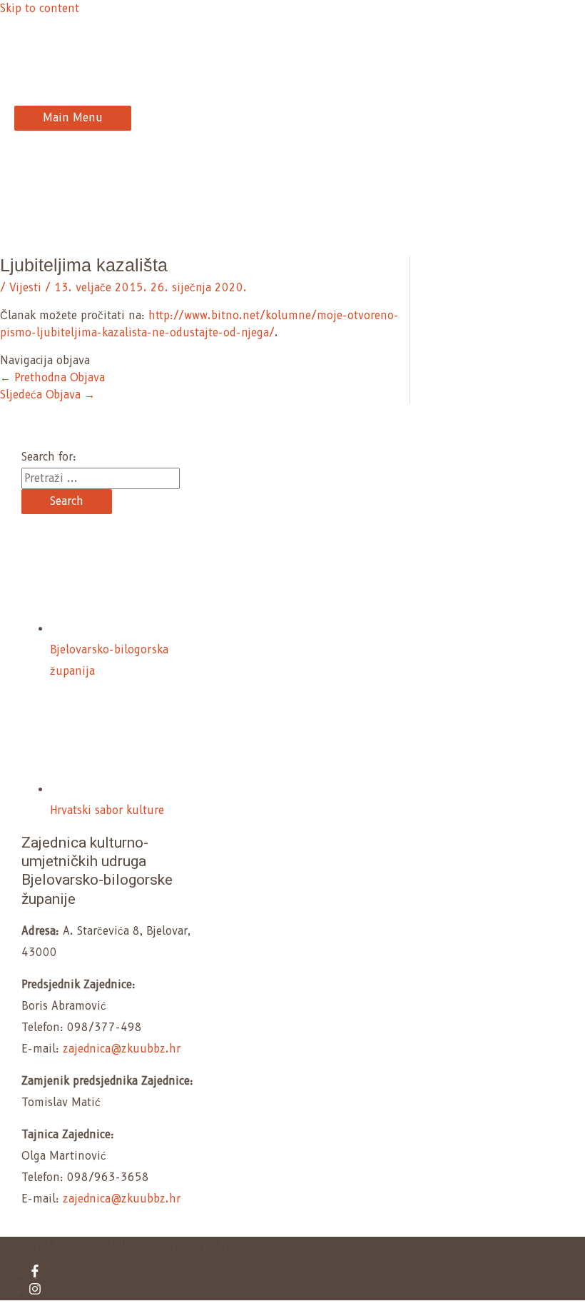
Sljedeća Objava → (47, 394)
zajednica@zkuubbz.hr (121, 1049)
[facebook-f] (35, 1273)
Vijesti (25, 287)
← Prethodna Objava (52, 377)
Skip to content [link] (39, 8)
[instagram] (35, 1291)
